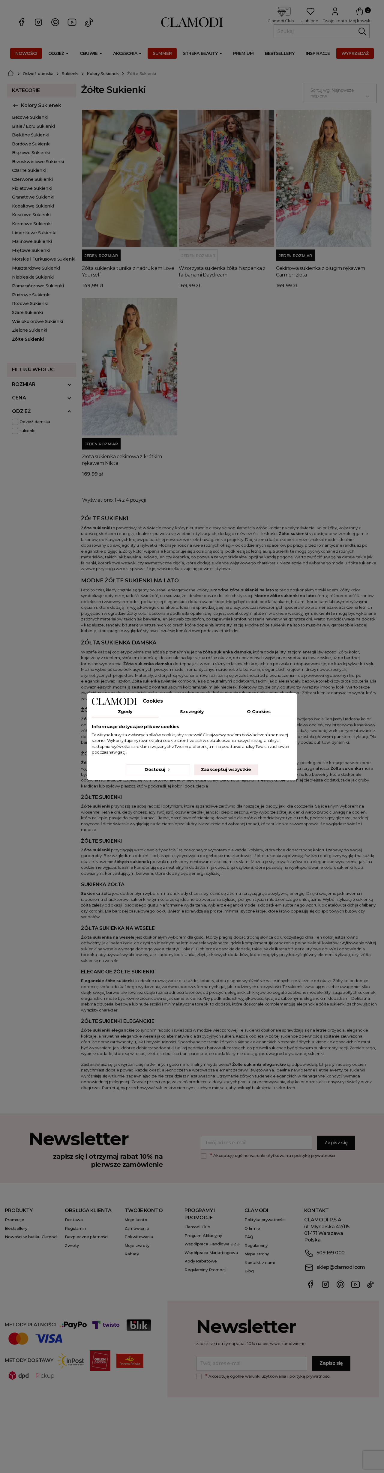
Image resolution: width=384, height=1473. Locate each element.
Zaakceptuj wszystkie (226, 769)
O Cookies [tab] (259, 711)
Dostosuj (155, 769)
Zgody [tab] (125, 711)
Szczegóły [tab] (192, 711)
